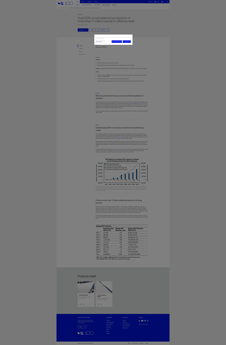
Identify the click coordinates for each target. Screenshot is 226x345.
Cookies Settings (99, 41)
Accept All (127, 41)
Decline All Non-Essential (116, 41)
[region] (113, 40)
